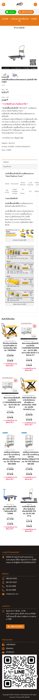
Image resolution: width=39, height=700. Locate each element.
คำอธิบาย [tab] (6, 162)
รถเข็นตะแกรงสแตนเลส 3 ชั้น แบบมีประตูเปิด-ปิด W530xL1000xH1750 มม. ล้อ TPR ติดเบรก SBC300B (12, 458)
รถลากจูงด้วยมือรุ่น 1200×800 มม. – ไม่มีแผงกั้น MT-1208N (10, 510)
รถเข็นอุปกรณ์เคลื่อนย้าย (20, 19)
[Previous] (5, 51)
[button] (3, 4)
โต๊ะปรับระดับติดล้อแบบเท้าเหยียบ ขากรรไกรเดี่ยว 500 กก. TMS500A (10, 347)
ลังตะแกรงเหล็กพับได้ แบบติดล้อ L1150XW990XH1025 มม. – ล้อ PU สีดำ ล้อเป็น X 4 (12, 402)
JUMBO (8, 150)
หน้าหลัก (5, 19)
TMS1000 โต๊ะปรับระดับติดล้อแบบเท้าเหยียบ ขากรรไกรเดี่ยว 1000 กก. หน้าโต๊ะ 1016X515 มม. (29, 404)
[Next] (34, 51)
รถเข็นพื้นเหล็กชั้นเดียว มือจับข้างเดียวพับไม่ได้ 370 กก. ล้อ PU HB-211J (29, 511)
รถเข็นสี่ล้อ (11, 146)
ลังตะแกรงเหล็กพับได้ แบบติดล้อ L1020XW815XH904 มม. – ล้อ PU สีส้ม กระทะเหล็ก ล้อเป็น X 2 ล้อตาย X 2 (30, 349)
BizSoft (27, 697)
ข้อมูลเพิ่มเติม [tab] (7, 166)
